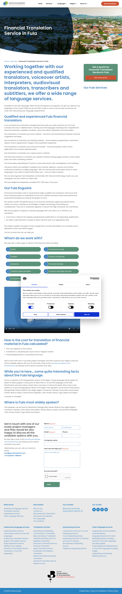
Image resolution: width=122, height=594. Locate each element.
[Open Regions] (77, 4)
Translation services (12, 511)
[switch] (50, 307)
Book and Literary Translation (44, 536)
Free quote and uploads (42, 516)
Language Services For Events (103, 536)
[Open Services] (54, 4)
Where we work (39, 563)
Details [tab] (61, 284)
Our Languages (39, 518)
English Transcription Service (15, 541)
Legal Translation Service (43, 548)
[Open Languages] (67, 4)
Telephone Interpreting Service (74, 548)
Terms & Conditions (98, 591)
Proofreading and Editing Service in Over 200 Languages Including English (105, 548)
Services (14, 61)
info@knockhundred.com (15, 453)
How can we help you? (56, 449)
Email (49, 432)
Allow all (86, 314)
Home (6, 61)
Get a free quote (100, 78)
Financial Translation (41, 546)
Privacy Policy (113, 591)
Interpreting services (12, 513)
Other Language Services (13, 516)
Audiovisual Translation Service (16, 538)
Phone (65, 432)
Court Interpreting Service (73, 536)
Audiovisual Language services (16, 508)
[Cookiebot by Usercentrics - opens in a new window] (91, 278)
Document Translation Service (45, 543)
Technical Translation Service (44, 561)
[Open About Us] (88, 4)
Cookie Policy (84, 591)
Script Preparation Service (14, 543)
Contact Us (37, 511)
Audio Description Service (14, 531)
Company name (50, 440)
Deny (35, 314)
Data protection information (44, 513)
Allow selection (61, 314)
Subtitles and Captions (13, 546)
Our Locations (38, 521)
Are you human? (51, 471)
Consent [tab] (34, 284)
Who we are (38, 508)
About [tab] (88, 284)
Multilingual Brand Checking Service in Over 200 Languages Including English (104, 541)
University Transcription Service (16, 548)
